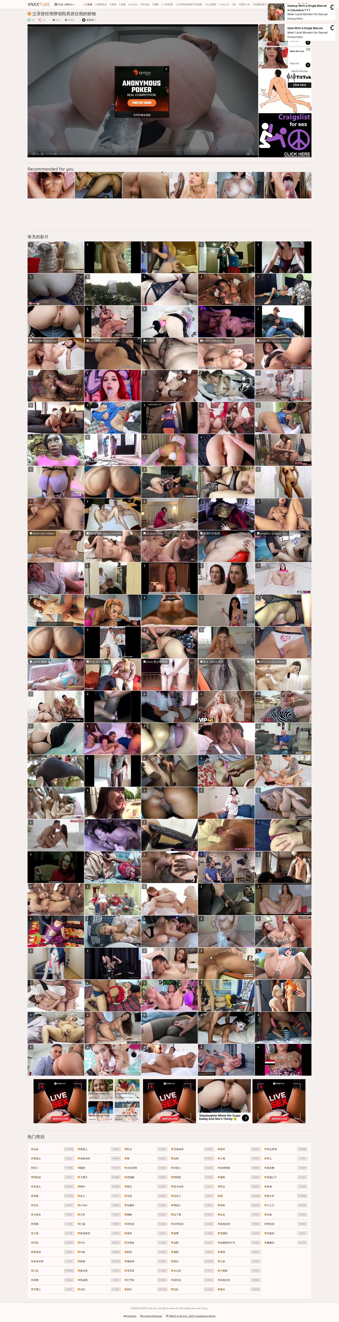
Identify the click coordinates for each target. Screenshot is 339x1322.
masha (134, 4)
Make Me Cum (297, 51)
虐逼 (123, 4)
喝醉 (156, 4)
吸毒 (113, 4)
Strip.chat (294, 41)
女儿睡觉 (211, 4)
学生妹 (145, 4)
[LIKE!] (29, 20)
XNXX (39, 4)
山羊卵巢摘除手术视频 (189, 4)
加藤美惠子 (260, 4)
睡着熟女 (102, 4)
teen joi (224, 4)
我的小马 (245, 4)
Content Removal (152, 1316)
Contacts (131, 1316)
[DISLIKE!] (39, 20)
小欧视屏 (168, 4)
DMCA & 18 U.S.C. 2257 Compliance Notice (191, 1316)
